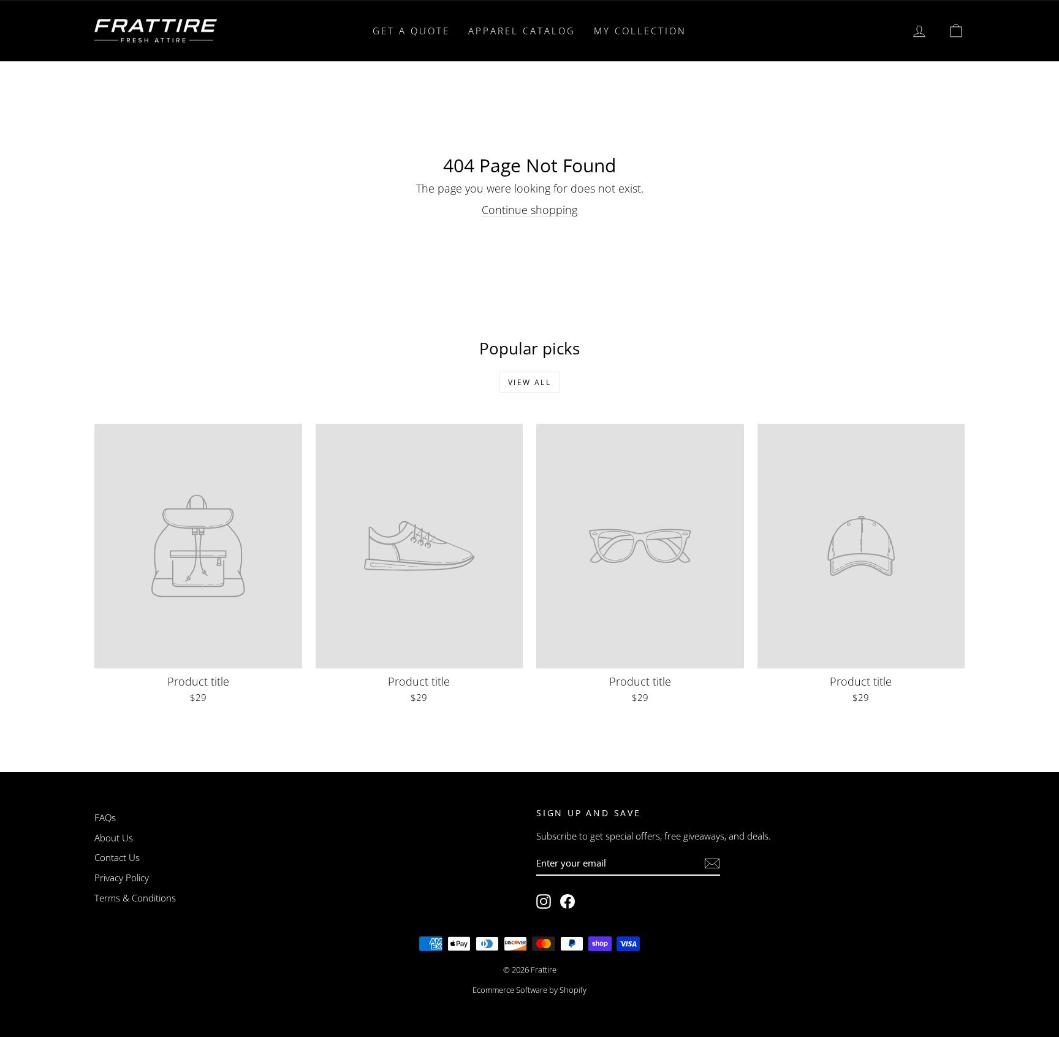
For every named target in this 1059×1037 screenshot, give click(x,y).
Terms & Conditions (135, 898)
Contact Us (117, 857)
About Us (113, 838)
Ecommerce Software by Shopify (529, 989)
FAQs (105, 817)
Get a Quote (411, 31)
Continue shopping (529, 209)
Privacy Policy (121, 877)
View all (529, 382)
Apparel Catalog (521, 31)
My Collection (640, 31)
